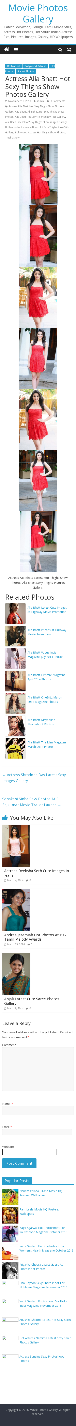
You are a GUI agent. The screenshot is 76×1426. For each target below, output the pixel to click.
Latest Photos (26, 71)
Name (7, 1104)
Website (8, 1146)
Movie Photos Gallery (38, 13)
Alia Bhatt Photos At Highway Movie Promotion (47, 632)
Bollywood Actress (35, 66)
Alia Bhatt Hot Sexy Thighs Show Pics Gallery (40, 116)
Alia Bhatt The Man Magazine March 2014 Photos (47, 744)
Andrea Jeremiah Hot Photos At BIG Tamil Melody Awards (35, 937)
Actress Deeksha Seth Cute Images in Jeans (36, 873)
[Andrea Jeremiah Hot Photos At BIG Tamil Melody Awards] (16, 891)
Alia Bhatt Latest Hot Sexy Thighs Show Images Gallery (36, 122)
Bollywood (13, 66)
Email (7, 1127)
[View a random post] (69, 49)
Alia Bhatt (20, 111)
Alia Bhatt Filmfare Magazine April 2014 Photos (46, 677)
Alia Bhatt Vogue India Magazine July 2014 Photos (45, 654)
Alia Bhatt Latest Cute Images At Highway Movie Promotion (47, 610)
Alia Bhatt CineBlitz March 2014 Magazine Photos (45, 699)
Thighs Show (12, 137)
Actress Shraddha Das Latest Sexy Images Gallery (34, 777)
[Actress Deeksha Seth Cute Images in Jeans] (16, 827)
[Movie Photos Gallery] (6, 49)
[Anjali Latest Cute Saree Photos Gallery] (16, 955)
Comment (9, 1045)
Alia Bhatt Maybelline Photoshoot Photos (41, 722)
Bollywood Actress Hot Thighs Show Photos (40, 132)
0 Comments (57, 101)
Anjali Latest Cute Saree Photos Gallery (31, 1001)
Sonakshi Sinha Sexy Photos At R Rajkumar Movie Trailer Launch (31, 801)
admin (40, 101)
